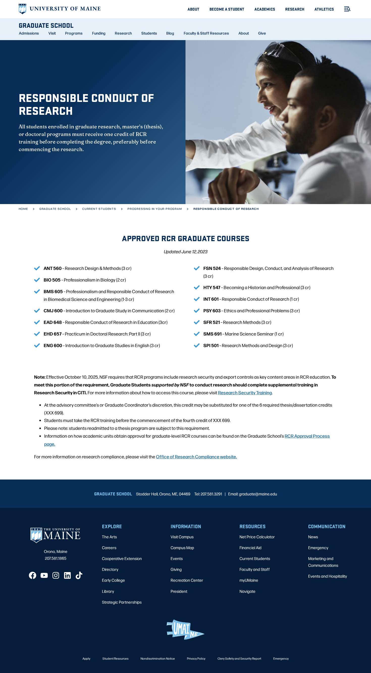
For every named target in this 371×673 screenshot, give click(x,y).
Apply (86, 658)
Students (149, 33)
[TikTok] (79, 575)
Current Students (255, 558)
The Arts (109, 536)
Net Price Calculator (257, 536)
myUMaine (249, 580)
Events (177, 558)
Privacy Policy (196, 658)
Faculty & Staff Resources (206, 33)
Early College (113, 580)
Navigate (247, 591)
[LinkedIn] (67, 575)
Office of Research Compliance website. (196, 456)
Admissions (29, 33)
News (313, 536)
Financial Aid (250, 547)
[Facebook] (32, 575)
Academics (264, 9)
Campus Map (182, 547)
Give (262, 33)
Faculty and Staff (255, 569)
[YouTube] (44, 575)
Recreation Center (187, 580)
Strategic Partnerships (122, 602)
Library (108, 591)
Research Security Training (245, 392)
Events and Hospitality (327, 576)
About (193, 9)
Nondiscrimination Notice (158, 658)
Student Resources (115, 658)
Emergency (318, 547)
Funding (98, 33)
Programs (74, 33)
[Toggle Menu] (345, 9)
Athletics (324, 9)
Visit (52, 33)
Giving (176, 569)
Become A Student (226, 9)
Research (294, 9)
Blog (170, 33)
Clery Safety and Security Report (239, 658)
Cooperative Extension (122, 558)
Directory (110, 569)
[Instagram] (56, 575)
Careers (109, 547)
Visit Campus (182, 536)
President (179, 591)
